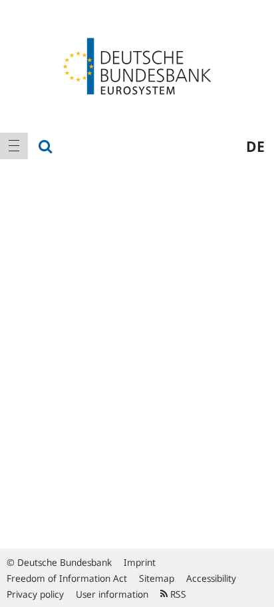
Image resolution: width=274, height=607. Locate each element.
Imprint (140, 562)
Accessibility (211, 578)
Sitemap (156, 578)
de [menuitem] (255, 146)
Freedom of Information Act (67, 578)
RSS (177, 594)
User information (112, 594)
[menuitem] (14, 146)
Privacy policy (35, 594)
